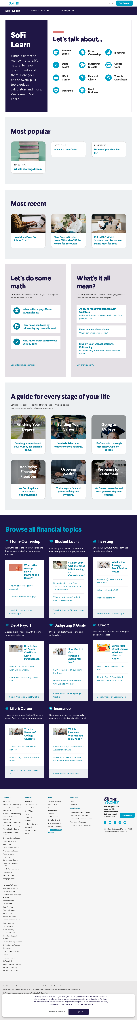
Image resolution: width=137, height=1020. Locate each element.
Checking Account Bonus (12, 951)
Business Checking (10, 967)
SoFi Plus (6, 801)
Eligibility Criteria (54, 820)
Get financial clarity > (86, 365)
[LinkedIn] (110, 822)
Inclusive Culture (31, 824)
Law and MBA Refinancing (12, 823)
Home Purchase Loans (11, 882)
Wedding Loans (8, 875)
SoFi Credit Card (9, 933)
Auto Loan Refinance (10, 888)
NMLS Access (53, 817)
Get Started (124, 3)
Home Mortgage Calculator (80, 812)
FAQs (27, 834)
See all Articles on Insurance (66, 773)
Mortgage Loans (9, 879)
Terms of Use (52, 805)
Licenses (51, 814)
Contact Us (29, 827)
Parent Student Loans (10, 851)
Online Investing (9, 891)
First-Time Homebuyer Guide (81, 819)
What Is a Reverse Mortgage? (23, 596)
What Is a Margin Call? (107, 590)
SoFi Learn (12, 11)
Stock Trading (8, 907)
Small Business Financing (12, 964)
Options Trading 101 (106, 597)
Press (27, 814)
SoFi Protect (7, 913)
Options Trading (9, 910)
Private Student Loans (11, 829)
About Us (28, 801)
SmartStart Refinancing (11, 826)
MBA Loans (7, 844)
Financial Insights (9, 958)
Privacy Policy (87, 1004)
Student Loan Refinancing (12, 805)
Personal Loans (8, 854)
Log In (110, 3)
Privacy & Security (54, 801)
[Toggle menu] (6, 3)
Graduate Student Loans (11, 838)
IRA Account (7, 904)
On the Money (30, 830)
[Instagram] (120, 822)
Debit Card (7, 948)
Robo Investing (8, 900)
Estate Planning (8, 929)
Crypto (5, 955)
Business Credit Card (10, 971)
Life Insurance (8, 926)
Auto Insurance (8, 923)
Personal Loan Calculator (79, 816)
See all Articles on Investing (109, 613)
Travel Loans (7, 872)
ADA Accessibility (54, 823)
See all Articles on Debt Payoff (23, 697)
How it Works (30, 808)
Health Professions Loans (12, 848)
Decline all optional (57, 1012)
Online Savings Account (11, 945)
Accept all (78, 1012)
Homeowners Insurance (11, 920)
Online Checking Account (12, 942)
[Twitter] (115, 822)
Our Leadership (31, 805)
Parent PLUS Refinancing (12, 814)
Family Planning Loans (11, 869)
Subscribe (127, 815)
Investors (28, 817)
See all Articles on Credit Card (111, 697)
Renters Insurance (9, 917)
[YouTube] (124, 822)
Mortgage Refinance (10, 885)
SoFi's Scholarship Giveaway (80, 825)
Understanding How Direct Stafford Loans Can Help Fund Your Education (67, 586)
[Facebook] (105, 822)
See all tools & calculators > (23, 365)
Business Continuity (55, 826)
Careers (28, 821)
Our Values (29, 811)
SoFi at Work (7, 961)
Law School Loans (9, 841)
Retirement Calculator (78, 822)
